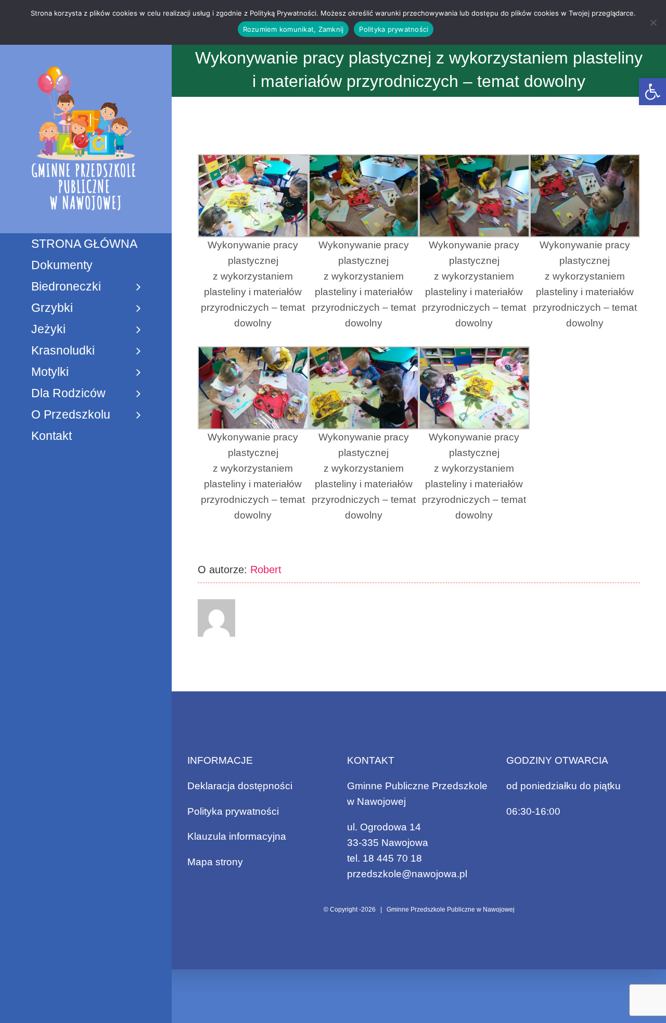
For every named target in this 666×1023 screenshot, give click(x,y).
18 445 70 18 (392, 858)
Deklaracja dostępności (239, 785)
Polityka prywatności (233, 811)
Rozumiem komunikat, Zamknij (293, 29)
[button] (652, 91)
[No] (653, 22)
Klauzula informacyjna (236, 836)
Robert (265, 569)
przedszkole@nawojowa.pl (407, 873)
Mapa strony (215, 861)
